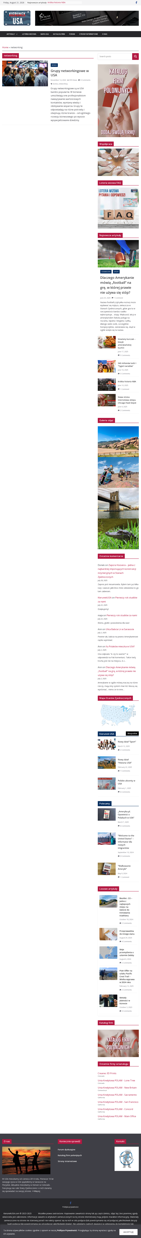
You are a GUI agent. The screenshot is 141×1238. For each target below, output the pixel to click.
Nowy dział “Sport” (127, 741)
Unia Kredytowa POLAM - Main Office (117, 1116)
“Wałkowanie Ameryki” (124, 867)
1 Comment (118, 298)
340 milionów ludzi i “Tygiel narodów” (127, 364)
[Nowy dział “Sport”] (107, 746)
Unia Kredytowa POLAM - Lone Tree (116, 1080)
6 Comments (125, 792)
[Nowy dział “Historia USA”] (107, 765)
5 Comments (125, 355)
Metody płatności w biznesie (125, 1000)
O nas (104, 34)
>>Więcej (36, 1191)
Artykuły (11, 34)
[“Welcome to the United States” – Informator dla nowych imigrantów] (107, 846)
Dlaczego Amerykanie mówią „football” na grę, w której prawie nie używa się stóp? (117, 285)
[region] (70, 1231)
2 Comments (125, 410)
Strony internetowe (88, 34)
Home (5, 47)
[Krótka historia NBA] (107, 385)
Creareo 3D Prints (107, 1073)
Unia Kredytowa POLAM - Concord (115, 1109)
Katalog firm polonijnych (70, 1155)
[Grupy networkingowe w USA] (25, 73)
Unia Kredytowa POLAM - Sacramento (117, 1094)
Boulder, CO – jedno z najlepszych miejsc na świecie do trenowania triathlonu (126, 907)
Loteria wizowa (29, 34)
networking (63, 84)
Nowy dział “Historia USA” (125, 761)
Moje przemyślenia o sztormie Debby (127, 952)
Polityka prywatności (70, 1207)
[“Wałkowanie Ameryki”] (107, 872)
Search (135, 56)
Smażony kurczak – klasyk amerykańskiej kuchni (126, 343)
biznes (55, 84)
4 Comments (127, 941)
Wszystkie (132, 733)
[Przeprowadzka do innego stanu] (108, 936)
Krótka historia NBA (56, 2)
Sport (116, 272)
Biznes (54, 65)
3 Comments (125, 373)
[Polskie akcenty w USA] (107, 787)
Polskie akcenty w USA (126, 782)
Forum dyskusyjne (66, 1149)
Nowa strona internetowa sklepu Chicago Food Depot (127, 400)
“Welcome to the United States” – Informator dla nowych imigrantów (126, 841)
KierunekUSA (104, 597)
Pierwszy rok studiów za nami (122, 615)
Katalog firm (59, 34)
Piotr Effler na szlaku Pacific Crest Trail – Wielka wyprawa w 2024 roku (127, 976)
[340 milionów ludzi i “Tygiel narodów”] (107, 368)
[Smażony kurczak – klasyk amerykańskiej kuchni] (107, 347)
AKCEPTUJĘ (128, 1232)
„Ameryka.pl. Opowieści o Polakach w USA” (126, 814)
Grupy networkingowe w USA (70, 72)
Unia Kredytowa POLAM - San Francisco (118, 1101)
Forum (72, 34)
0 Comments (85, 80)
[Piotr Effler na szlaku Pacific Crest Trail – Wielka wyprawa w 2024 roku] (108, 980)
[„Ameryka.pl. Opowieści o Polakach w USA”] (107, 819)
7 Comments (125, 771)
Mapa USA (45, 34)
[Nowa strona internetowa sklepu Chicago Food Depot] (107, 403)
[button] (16, 34)
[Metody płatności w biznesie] (108, 1004)
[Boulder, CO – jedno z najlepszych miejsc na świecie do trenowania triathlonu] (108, 910)
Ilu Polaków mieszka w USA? (120, 646)
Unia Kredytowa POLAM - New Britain (117, 1087)
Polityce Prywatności (67, 1230)
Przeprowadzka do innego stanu (127, 932)
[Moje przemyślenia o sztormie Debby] (108, 956)
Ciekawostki (105, 272)
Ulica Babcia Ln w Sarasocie (120, 629)
